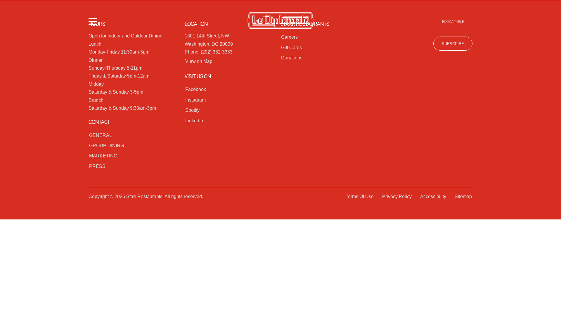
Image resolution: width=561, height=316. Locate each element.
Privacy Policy (397, 196)
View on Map (198, 61)
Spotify (192, 110)
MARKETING (103, 155)
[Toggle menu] (93, 21)
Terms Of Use (360, 196)
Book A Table (453, 21)
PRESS (97, 166)
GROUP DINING (106, 145)
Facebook (195, 89)
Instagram (195, 99)
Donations (291, 57)
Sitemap (463, 196)
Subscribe (453, 44)
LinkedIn (194, 120)
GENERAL (100, 135)
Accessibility (433, 196)
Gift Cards (291, 47)
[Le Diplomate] (280, 21)
